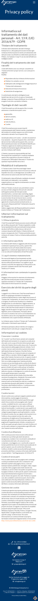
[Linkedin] (19, 547)
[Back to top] (35, 598)
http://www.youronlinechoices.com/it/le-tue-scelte (18, 521)
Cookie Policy (22, 595)
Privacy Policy (15, 595)
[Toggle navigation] (34, 2)
